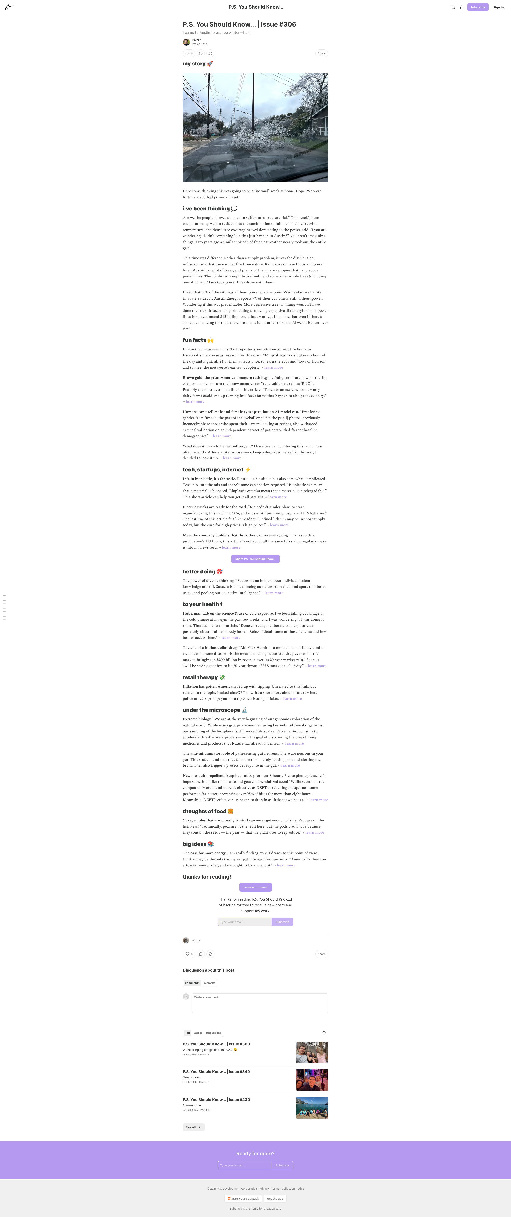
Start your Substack (245, 1198)
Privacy (264, 1188)
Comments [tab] (192, 983)
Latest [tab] (198, 1033)
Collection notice (293, 1188)
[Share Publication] (462, 7)
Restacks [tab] (209, 983)
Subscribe (478, 7)
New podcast (192, 1077)
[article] (255, 1052)
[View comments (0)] (201, 53)
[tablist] (200, 983)
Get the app (275, 1198)
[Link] (177, 63)
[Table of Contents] (4, 608)
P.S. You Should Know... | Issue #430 (216, 1099)
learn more (273, 367)
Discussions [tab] (213, 1033)
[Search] (453, 7)
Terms (275, 1188)
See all (191, 1127)
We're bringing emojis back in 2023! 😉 (210, 1050)
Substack (236, 1208)
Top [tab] (187, 1033)
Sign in (498, 7)
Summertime (192, 1105)
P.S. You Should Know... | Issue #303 (216, 1044)
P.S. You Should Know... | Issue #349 (216, 1071)
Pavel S (196, 40)
